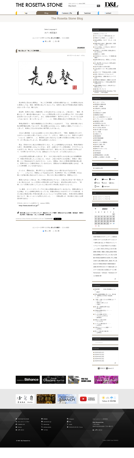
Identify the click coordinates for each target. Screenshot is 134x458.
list (115, 158)
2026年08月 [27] (99, 352)
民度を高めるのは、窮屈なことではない (105, 60)
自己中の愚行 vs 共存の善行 (102, 66)
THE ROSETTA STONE (23, 419)
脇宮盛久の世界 (99, 121)
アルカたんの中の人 (102, 316)
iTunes (81, 427)
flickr (70, 421)
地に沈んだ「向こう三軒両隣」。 (30, 50)
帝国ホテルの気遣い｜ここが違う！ (105, 38)
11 (101, 219)
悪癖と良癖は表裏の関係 (109, 252)
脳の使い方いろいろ (100, 89)
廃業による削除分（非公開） (103, 157)
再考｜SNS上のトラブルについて (104, 74)
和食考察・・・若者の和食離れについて (105, 289)
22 (113, 221)
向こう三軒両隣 (39, 214)
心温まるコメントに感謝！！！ (103, 327)
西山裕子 (99, 308)
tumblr (70, 424)
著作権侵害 (98, 153)
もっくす (99, 301)
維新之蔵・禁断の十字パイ (102, 125)
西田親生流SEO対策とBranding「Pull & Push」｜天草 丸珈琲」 (105, 91)
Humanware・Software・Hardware (103, 273)
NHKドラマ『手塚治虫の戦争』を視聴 (105, 72)
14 (110, 219)
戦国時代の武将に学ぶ (107, 258)
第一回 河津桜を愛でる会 (102, 306)
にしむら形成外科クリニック (103, 117)
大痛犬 (98, 304)
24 (99, 223)
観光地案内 (98, 140)
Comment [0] (48, 218)
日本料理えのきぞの (100, 123)
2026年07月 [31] (99, 354)
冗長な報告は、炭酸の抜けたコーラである (105, 77)
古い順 (57, 41)
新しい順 (47, 41)
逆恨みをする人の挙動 (64, 213)
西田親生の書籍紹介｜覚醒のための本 (105, 80)
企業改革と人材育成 (100, 108)
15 (113, 219)
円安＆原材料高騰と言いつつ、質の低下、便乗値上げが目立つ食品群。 (105, 295)
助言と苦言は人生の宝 (108, 249)
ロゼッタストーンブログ (23, 421)
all (115, 279)
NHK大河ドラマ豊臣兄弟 (106, 267)
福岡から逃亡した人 (102, 302)
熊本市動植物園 (99, 138)
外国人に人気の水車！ (101, 320)
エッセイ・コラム (80, 55)
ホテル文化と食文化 (100, 127)
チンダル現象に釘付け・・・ (103, 314)
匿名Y (98, 292)
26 (104, 223)
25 (101, 223)
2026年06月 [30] (99, 356)
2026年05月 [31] (99, 358)
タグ (46, 33)
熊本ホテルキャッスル (101, 148)
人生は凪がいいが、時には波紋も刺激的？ (105, 69)
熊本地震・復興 (99, 146)
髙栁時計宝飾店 (99, 115)
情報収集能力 (112, 264)
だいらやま (100, 321)
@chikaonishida (47, 427)
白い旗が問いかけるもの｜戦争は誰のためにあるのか (105, 63)
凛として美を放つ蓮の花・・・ (103, 331)
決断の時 (96, 267)
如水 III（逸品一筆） (100, 144)
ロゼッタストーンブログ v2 (102, 199)
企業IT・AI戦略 (99, 106)
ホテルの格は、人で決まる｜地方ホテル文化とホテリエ (105, 47)
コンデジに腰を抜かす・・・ (103, 323)
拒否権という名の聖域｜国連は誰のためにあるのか (105, 51)
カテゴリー (70, 55)
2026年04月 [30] (99, 361)
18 (101, 221)
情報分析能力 (103, 264)
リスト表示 (65, 38)
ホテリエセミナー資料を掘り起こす (105, 36)
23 (96, 223)
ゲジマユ (99, 312)
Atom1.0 (111, 368)
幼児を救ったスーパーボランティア (31, 213)
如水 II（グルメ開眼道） (101, 142)
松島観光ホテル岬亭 (100, 113)
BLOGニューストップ (101, 33)
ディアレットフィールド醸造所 (103, 119)
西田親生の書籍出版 (100, 104)
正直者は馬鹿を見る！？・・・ (103, 310)
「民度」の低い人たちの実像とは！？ (105, 299)
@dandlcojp (46, 424)
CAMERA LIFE (99, 168)
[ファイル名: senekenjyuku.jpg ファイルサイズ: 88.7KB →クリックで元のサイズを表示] (50, 77)
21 (110, 221)
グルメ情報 (98, 132)
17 (99, 221)
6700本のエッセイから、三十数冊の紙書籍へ (105, 56)
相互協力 (75, 213)
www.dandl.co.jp (47, 421)
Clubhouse (98, 150)
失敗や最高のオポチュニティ (102, 237)
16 (96, 221)
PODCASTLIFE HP (73, 427)
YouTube (45, 429)
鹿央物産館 (98, 136)
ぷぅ (98, 297)
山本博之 (99, 325)
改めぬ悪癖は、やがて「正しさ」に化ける (105, 40)
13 (107, 219)
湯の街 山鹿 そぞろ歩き (101, 129)
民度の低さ (30, 214)
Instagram (71, 419)
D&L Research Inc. (98, 422)
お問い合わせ (21, 429)
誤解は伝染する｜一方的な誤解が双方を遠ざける (105, 82)
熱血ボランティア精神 (50, 213)
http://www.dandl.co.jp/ (28, 205)
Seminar (20, 427)
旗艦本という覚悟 (100, 54)
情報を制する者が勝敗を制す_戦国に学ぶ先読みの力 (105, 261)
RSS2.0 (102, 368)
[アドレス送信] (97, 186)
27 (107, 223)
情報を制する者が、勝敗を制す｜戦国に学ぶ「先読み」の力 (105, 44)
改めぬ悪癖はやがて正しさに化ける (104, 254)
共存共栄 (48, 214)
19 (104, 221)
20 (107, 221)
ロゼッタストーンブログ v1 (102, 197)
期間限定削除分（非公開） (102, 155)
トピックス (98, 110)
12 (104, 219)
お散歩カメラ (98, 134)
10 (99, 219)
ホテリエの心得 (102, 239)
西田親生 (99, 317)
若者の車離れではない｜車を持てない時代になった (105, 86)
